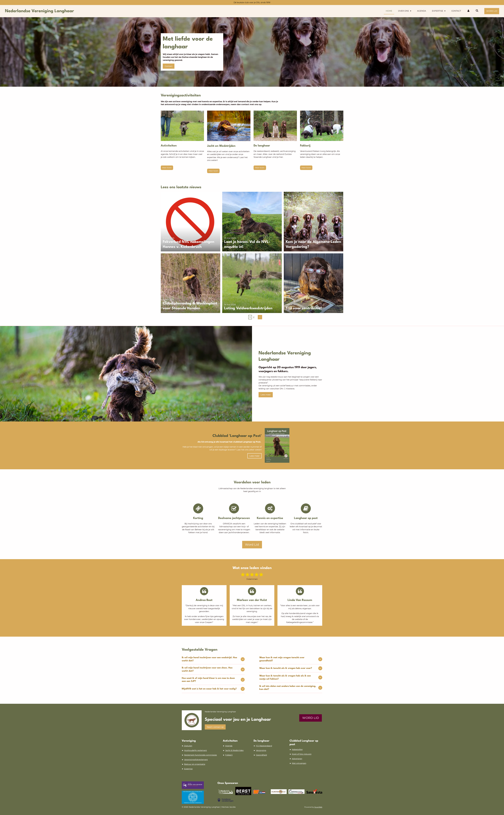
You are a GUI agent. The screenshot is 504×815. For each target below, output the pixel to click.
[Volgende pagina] (260, 317)
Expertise (188, 769)
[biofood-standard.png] (261, 791)
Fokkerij (229, 755)
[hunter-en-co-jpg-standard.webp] (279, 791)
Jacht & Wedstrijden (234, 750)
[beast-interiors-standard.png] (243, 791)
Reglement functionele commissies (200, 755)
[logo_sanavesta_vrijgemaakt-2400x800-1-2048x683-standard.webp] (314, 791)
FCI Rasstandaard (264, 746)
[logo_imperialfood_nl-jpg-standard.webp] (296, 791)
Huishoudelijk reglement (195, 750)
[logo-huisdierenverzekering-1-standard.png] (225, 800)
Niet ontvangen (299, 763)
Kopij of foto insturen (301, 754)
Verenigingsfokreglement (196, 759)
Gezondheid (261, 755)
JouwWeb (318, 807)
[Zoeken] (477, 11)
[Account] (468, 11)
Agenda (228, 746)
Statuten (188, 746)
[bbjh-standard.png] (225, 791)
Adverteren (297, 758)
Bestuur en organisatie (194, 764)
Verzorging (261, 750)
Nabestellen (297, 749)
